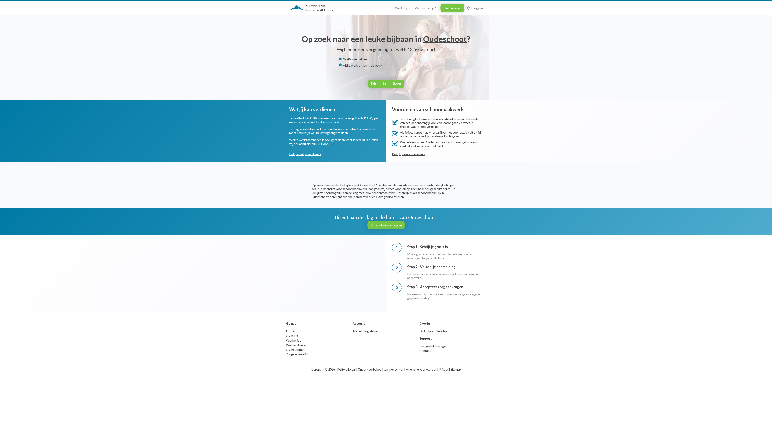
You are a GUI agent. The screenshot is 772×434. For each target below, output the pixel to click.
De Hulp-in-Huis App (434, 331)
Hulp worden (452, 8)
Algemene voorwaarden (421, 369)
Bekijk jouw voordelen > (408, 154)
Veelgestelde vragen (433, 346)
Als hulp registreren (366, 331)
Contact (425, 350)
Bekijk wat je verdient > (305, 154)
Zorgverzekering (297, 354)
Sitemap (456, 369)
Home (290, 331)
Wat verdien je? (425, 8)
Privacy (443, 369)
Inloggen (476, 8)
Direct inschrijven (386, 83)
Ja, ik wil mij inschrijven (386, 225)
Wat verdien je (296, 345)
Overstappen (295, 349)
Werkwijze (402, 8)
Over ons (292, 335)
